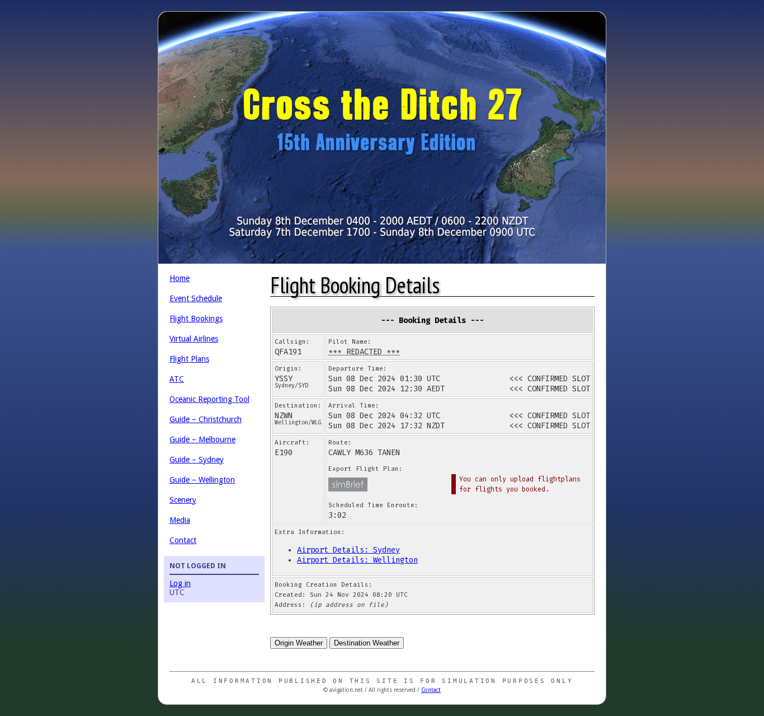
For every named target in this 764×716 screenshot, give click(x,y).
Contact (182, 540)
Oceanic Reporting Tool (209, 399)
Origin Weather (299, 643)
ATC (176, 379)
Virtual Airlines (193, 338)
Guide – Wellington (202, 479)
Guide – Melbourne (202, 439)
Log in (180, 583)
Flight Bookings (196, 318)
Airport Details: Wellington (357, 560)
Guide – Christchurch (205, 419)
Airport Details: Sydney (348, 550)
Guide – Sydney (196, 459)
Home (179, 278)
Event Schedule (195, 298)
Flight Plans (189, 358)
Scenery (182, 499)
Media (179, 520)
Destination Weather (366, 643)
